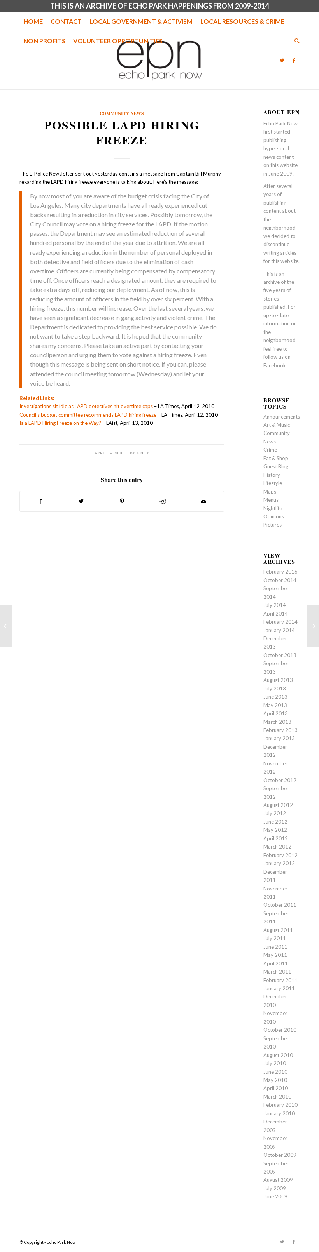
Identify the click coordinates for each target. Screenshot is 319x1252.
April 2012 (275, 838)
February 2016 (280, 572)
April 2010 (275, 1088)
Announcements (281, 417)
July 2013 (274, 688)
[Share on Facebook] (40, 501)
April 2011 (275, 963)
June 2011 (275, 947)
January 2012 (279, 863)
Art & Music (276, 425)
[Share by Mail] (203, 501)
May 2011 (275, 955)
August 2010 (278, 1055)
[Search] (295, 40)
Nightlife (272, 508)
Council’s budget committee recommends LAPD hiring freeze (87, 415)
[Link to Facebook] (294, 60)
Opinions (273, 516)
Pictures (272, 525)
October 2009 (279, 1155)
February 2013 (280, 730)
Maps (269, 492)
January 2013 (279, 738)
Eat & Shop (275, 458)
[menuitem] (33, 21)
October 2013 (279, 655)
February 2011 (280, 980)
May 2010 (275, 1080)
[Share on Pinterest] (122, 501)
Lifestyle (272, 483)
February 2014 (280, 622)
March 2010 (277, 1097)
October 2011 (279, 905)
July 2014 (274, 605)
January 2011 (279, 988)
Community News (122, 113)
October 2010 (279, 1030)
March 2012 (277, 846)
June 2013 (275, 697)
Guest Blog (275, 466)
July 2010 (274, 1063)
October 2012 (279, 780)
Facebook (274, 365)
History (271, 475)
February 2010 (280, 1105)
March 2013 (277, 722)
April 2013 (275, 713)
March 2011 (277, 972)
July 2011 (274, 938)
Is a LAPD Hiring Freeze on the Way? (60, 423)
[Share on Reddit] (162, 501)
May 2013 (275, 705)
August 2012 (278, 805)
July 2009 (274, 1188)
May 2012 (275, 830)
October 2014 (279, 580)
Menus (271, 500)
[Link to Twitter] (282, 60)
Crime (270, 450)
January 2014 (279, 630)
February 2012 (280, 855)
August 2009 (278, 1180)
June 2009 (275, 1196)
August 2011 (278, 930)
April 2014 (275, 613)
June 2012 (275, 822)
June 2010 (275, 1072)
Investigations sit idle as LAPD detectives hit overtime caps (86, 406)
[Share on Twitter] (81, 501)
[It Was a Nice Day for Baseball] (6, 626)
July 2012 (274, 813)
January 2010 (279, 1113)
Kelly (143, 453)
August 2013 (278, 680)
